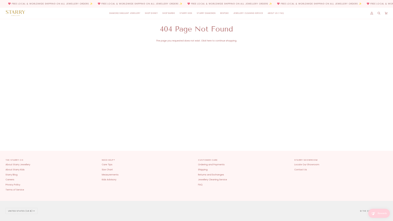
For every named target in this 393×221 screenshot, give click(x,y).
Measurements (110, 174)
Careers (10, 179)
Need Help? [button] (108, 160)
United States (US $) (20, 210)
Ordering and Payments (211, 164)
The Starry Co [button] (14, 160)
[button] (125, 13)
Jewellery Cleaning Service (212, 179)
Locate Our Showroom (306, 164)
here (209, 40)
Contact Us (300, 169)
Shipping (203, 169)
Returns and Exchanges (211, 174)
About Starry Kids (15, 169)
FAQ (200, 184)
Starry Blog (12, 174)
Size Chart (107, 169)
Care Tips (107, 164)
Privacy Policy (13, 184)
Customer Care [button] (208, 160)
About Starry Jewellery (18, 164)
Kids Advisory (109, 179)
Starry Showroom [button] (306, 160)
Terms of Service (15, 189)
